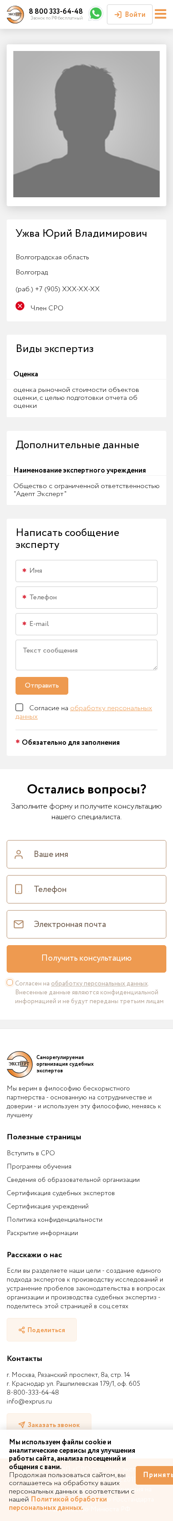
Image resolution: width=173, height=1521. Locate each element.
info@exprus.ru (29, 1402)
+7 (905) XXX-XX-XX (58, 289)
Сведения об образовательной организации (73, 1180)
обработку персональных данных (84, 712)
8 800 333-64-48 (56, 12)
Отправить (42, 685)
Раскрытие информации (42, 1233)
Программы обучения (39, 1167)
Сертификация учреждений (48, 1207)
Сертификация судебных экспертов (61, 1193)
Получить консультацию (86, 958)
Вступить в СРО (31, 1153)
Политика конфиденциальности (54, 1220)
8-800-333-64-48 (33, 1393)
